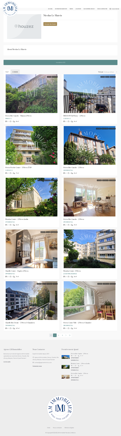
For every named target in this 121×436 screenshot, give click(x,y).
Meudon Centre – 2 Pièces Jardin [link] (16, 219)
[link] (31, 93)
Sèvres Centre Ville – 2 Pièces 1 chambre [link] (77, 323)
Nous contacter (102, 8)
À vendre (15, 72)
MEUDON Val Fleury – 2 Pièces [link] (74, 116)
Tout (7, 72)
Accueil (50, 8)
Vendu (101, 232)
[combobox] (110, 72)
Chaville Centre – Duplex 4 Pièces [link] (16, 271)
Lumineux (113, 232)
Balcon (107, 76)
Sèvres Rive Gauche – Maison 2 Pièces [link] (18, 116)
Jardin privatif (46, 180)
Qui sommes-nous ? (89, 8)
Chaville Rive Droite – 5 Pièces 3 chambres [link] (20, 323)
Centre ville (106, 283)
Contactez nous (37, 366)
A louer (49, 76)
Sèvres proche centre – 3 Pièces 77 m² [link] (18, 168)
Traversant (112, 283)
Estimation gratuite (61, 8)
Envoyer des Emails (50, 24)
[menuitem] (114, 8)
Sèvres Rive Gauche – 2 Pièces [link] (73, 168)
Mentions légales (69, 427)
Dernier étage (105, 128)
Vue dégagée (112, 128)
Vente (71, 8)
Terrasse (55, 283)
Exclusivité (54, 76)
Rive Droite (49, 283)
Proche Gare (54, 180)
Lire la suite (7, 362)
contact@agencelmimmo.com (43, 362)
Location (78, 8)
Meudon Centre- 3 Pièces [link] (72, 271)
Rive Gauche (105, 180)
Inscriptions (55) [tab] (60, 62)
